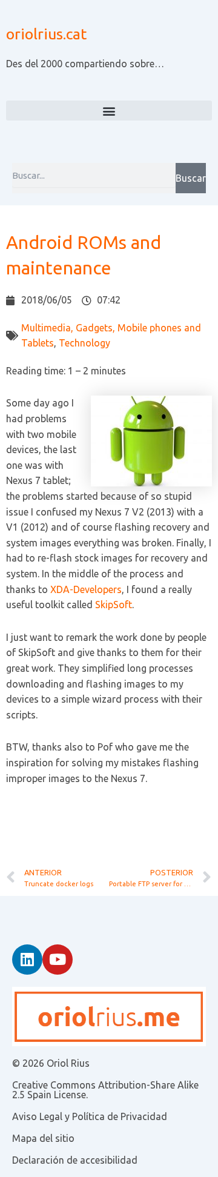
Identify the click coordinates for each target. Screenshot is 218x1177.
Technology (84, 342)
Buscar (191, 178)
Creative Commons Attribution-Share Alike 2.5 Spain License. (105, 1089)
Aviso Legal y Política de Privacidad (89, 1116)
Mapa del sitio (43, 1138)
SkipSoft (113, 604)
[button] (109, 111)
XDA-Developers (86, 589)
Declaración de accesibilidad (74, 1160)
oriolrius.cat (46, 33)
